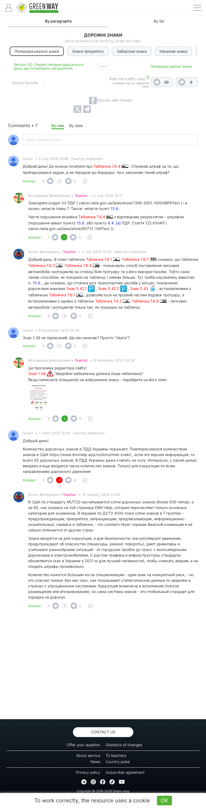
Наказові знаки (173, 51)
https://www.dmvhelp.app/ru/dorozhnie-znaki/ (90, 454)
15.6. (115, 208)
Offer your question (83, 745)
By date (76, 125)
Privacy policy (88, 772)
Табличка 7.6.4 (108, 166)
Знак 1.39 (37, 373)
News (95, 762)
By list (159, 21)
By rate (58, 125)
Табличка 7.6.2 (42, 265)
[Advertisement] (103, 665)
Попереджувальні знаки (171, 66)
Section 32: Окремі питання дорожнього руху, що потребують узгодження (49, 66)
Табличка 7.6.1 (99, 259)
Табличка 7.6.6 (79, 265)
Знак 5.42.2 (109, 288)
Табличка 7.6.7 (136, 259)
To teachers (116, 755)
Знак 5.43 (139, 288)
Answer (29, 181)
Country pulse (118, 762)
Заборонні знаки (132, 51)
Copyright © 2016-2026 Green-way (103, 791)
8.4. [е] (114, 223)
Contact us (103, 732)
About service (88, 755)
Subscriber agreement (125, 772)
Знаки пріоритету (88, 51)
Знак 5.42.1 (77, 288)
